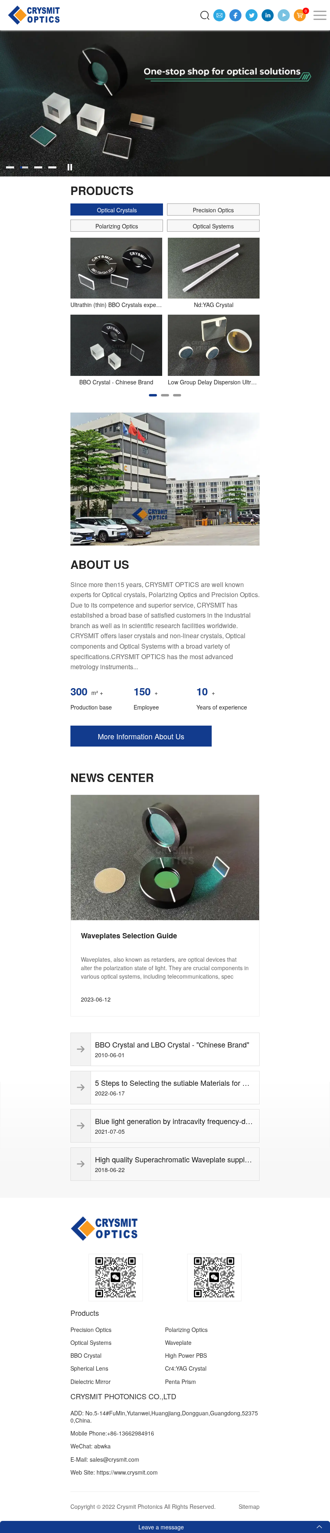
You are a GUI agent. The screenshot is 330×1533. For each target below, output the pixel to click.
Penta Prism (180, 1381)
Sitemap (249, 1506)
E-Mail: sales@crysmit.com (104, 1459)
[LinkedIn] (268, 15)
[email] (219, 15)
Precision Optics (90, 1329)
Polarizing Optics (186, 1329)
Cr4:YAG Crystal (185, 1368)
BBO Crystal (85, 1355)
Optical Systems (90, 1342)
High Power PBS (186, 1355)
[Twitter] (251, 15)
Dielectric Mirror (90, 1381)
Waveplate (178, 1342)
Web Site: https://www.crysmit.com (114, 1472)
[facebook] (235, 15)
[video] (284, 15)
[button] (153, 395)
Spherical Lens (89, 1368)
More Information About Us (141, 736)
